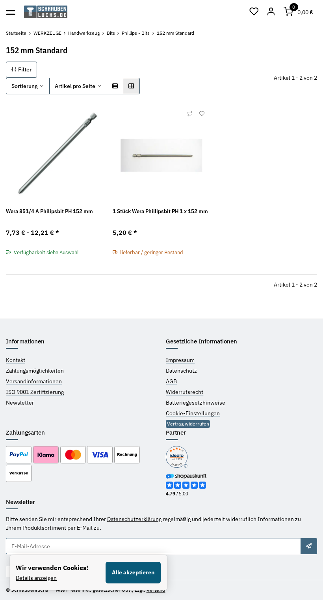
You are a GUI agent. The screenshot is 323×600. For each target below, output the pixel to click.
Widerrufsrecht (184, 392)
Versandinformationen (34, 381)
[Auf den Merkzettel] (202, 114)
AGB (171, 381)
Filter (24, 69)
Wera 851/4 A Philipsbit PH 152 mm (49, 211)
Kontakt (15, 360)
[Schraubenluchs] (45, 12)
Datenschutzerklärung (134, 519)
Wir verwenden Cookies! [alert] (52, 568)
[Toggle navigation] (10, 11)
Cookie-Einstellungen (193, 413)
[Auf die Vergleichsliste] (190, 114)
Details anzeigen (36, 577)
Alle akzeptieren (133, 572)
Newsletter (20, 402)
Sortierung (24, 86)
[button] (254, 12)
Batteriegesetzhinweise (195, 402)
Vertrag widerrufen (188, 424)
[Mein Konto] (271, 12)
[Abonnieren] (309, 546)
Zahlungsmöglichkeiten (35, 370)
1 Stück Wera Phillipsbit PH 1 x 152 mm (160, 211)
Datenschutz (181, 370)
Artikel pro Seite (75, 86)
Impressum (180, 360)
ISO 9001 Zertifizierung (35, 392)
